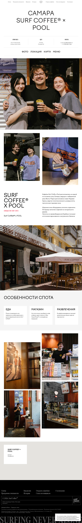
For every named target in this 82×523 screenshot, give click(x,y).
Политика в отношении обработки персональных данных (14, 509)
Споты (9, 2)
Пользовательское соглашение (35, 509)
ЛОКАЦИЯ (36, 52)
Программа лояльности (18, 2)
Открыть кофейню (50, 2)
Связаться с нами (15, 507)
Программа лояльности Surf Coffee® (52, 509)
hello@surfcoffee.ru (5, 507)
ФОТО (25, 52)
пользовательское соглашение (73, 519)
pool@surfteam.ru (68, 42)
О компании (70, 2)
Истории (34, 2)
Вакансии (28, 2)
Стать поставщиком (60, 2)
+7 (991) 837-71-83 (67, 44)
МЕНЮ (56, 52)
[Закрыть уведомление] (79, 514)
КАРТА (47, 52)
